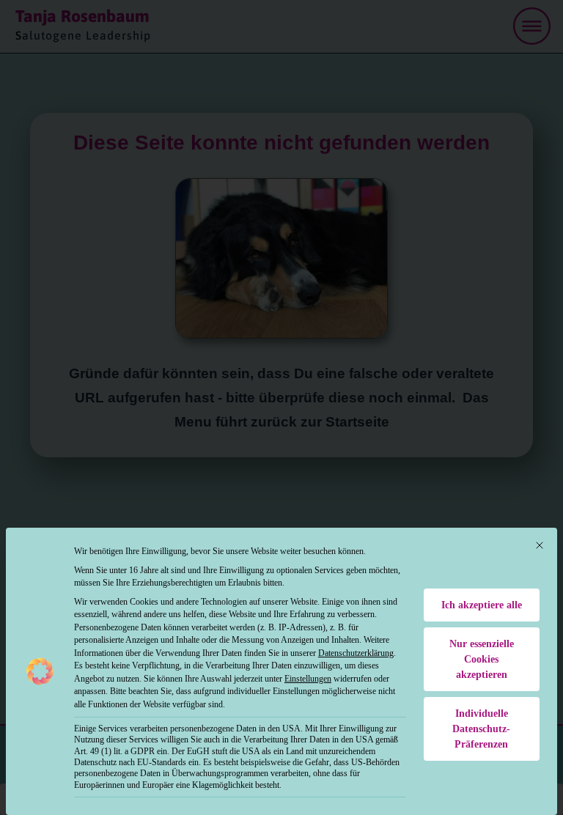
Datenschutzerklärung (356, 653)
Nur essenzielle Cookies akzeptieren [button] (481, 659)
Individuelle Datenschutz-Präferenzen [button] (481, 729)
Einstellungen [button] (307, 679)
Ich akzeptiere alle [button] (481, 605)
